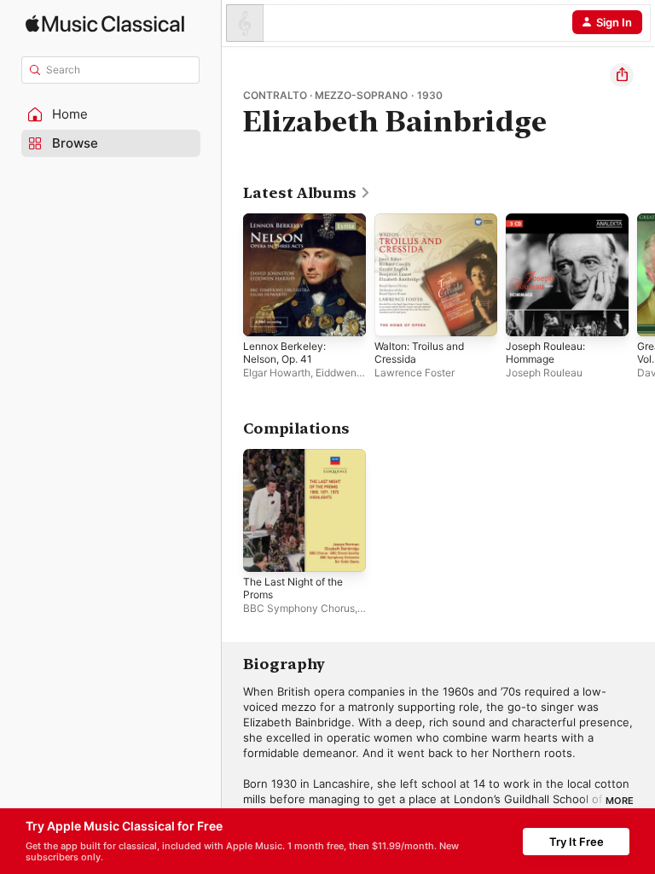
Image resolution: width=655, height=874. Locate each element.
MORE (620, 801)
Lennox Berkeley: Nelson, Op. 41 (284, 352)
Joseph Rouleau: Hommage (545, 352)
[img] (105, 23)
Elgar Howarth (276, 372)
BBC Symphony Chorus (299, 608)
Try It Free (576, 841)
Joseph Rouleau (544, 372)
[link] (307, 193)
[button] (111, 114)
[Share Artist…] (622, 75)
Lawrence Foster (414, 372)
